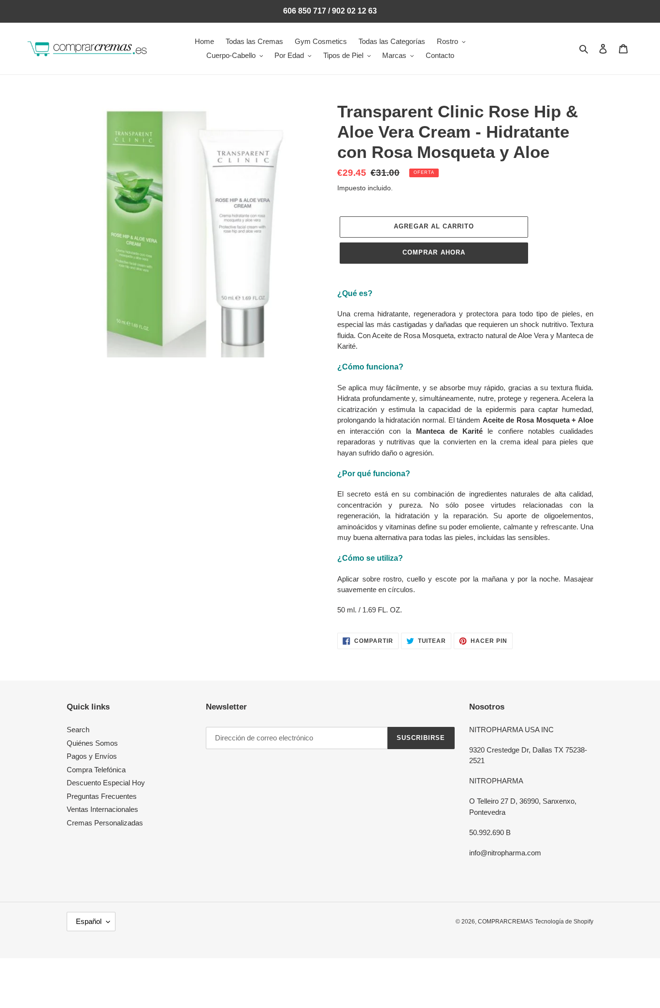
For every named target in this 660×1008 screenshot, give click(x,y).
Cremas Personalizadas (105, 823)
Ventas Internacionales (102, 809)
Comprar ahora (433, 252)
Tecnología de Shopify (564, 921)
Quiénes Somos (92, 743)
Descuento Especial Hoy (106, 783)
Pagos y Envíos (92, 756)
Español (88, 921)
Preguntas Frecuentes (102, 796)
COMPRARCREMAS (505, 921)
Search (78, 729)
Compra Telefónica (96, 770)
